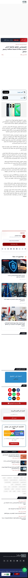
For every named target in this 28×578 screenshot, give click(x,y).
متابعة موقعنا (14, 443)
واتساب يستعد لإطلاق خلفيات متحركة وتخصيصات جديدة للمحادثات (10, 40)
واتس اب (5, 491)
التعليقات (6, 451)
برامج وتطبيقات (17, 484)
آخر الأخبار (14, 451)
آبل (25, 477)
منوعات (19, 491)
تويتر (9, 486)
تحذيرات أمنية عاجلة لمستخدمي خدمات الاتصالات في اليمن (11, 462)
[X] (22, 249)
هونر (10, 491)
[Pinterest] (14, 249)
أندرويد (4, 477)
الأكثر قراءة (22, 451)
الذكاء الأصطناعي (15, 482)
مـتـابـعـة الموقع (14, 403)
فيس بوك (24, 491)
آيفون (21, 477)
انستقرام (24, 484)
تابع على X (6, 92)
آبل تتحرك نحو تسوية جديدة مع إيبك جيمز (17, 508)
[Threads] (5, 249)
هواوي (14, 491)
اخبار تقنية (17, 44)
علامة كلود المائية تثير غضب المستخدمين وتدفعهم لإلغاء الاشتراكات (11, 456)
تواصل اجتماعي (14, 486)
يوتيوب (24, 493)
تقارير (12, 484)
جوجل (5, 486)
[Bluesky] (8, 249)
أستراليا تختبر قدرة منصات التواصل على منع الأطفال (15, 513)
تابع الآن (5, 97)
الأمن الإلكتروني (23, 482)
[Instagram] (2, 249)
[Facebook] (25, 249)
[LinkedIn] (17, 249)
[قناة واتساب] (25, 570)
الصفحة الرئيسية (23, 44)
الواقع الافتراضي (7, 482)
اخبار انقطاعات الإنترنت (13, 480)
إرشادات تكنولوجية (23, 480)
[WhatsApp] (19, 249)
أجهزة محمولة (16, 477)
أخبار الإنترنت (10, 477)
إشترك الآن (14, 418)
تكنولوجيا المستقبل (22, 486)
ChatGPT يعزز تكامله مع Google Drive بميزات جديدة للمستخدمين (11, 468)
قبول (17, 574)
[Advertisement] (14, 19)
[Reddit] (11, 249)
